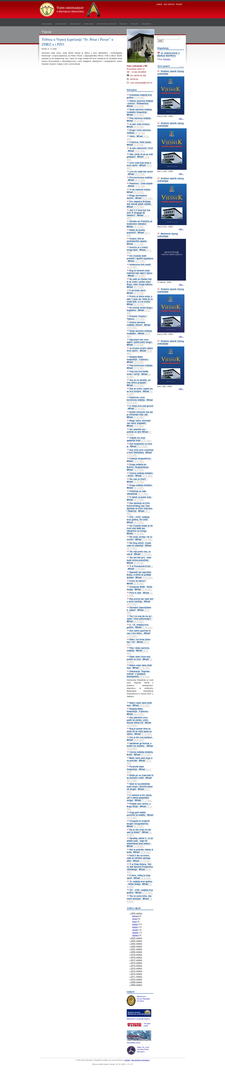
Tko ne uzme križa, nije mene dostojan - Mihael (139, 898)
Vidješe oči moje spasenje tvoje (139, 439)
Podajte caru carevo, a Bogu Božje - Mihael (139, 806)
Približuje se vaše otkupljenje (137, 492)
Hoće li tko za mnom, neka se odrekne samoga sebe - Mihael (138, 858)
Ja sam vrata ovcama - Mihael (138, 125)
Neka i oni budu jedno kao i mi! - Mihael (138, 642)
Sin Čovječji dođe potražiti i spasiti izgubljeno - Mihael (140, 258)
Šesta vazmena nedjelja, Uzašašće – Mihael (139, 333)
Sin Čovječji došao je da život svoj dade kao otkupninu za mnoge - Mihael (140, 529)
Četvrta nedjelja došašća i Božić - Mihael (140, 474)
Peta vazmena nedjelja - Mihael (139, 119)
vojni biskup (61, 23)
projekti (123, 23)
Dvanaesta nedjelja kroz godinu (139, 96)
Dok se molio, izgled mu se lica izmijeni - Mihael (140, 391)
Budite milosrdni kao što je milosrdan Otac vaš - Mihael (140, 414)
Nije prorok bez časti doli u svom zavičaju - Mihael (140, 601)
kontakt (179, 4)
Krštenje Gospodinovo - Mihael (139, 459)
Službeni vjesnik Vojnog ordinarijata (170, 72)
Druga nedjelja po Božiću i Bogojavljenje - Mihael (138, 467)
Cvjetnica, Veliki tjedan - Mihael (139, 143)
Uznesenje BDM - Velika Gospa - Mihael (139, 588)
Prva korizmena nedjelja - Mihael (139, 178)
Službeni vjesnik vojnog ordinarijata (170, 124)
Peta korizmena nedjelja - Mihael (140, 366)
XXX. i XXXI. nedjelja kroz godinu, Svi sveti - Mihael (138, 519)
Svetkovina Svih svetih (139, 265)
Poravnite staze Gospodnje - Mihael (139, 769)
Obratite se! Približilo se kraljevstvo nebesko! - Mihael (139, 224)
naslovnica (47, 23)
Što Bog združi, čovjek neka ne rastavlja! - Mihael (139, 545)
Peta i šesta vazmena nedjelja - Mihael (138, 650)
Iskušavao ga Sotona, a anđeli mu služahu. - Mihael (140, 746)
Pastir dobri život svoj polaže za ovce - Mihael (139, 659)
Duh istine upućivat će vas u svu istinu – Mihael (139, 633)
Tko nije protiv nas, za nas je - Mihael (139, 552)
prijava (159, 4)
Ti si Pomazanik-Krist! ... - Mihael (140, 567)
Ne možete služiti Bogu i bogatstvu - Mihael (140, 310)
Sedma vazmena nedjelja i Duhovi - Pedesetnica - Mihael (140, 103)
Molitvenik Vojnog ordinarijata (167, 235)
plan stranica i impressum (140, 1060)
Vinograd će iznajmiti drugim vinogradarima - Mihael (138, 823)
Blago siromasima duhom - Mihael (140, 196)
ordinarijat (75, 23)
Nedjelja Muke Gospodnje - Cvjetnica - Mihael (138, 359)
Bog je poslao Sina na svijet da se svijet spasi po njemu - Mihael (139, 731)
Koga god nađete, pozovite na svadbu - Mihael (140, 815)
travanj (135, 927)
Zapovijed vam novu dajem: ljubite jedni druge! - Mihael (140, 342)
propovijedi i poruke (106, 23)
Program (166, 59)
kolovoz (135, 916)
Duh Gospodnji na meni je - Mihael (139, 445)
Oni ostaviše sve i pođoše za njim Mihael (139, 432)
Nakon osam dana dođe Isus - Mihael (139, 666)
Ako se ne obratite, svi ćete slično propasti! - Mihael (139, 383)
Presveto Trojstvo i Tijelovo (137, 317)
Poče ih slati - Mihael (140, 594)
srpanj (134, 918)
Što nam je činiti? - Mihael (137, 480)
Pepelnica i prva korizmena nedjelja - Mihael (140, 400)
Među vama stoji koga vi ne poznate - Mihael (139, 760)
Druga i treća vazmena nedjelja (139, 131)
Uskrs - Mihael (138, 137)
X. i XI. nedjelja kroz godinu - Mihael (140, 626)
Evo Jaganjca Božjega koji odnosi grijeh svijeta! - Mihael (139, 204)
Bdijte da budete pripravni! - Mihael (138, 232)
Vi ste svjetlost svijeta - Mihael (139, 190)
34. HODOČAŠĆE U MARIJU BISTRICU (168, 54)
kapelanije (89, 23)
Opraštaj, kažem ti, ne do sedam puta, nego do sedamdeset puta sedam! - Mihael (140, 842)
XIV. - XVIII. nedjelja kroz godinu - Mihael (140, 891)
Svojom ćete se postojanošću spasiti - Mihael (137, 241)
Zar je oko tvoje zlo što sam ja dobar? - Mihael (139, 832)
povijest (134, 23)
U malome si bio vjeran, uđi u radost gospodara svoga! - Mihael (139, 798)
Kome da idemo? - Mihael (137, 582)
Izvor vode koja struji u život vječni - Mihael (139, 165)
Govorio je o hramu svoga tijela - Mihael (139, 250)
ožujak (135, 929)
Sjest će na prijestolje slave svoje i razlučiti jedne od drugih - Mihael (140, 787)
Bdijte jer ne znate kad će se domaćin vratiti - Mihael (140, 778)
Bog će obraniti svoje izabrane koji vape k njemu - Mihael (139, 273)
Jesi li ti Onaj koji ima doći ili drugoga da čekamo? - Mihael (138, 214)
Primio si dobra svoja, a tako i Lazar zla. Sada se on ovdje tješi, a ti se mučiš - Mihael (140, 300)
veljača (135, 932)
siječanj (135, 935)
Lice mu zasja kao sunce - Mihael (140, 172)
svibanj (135, 924)
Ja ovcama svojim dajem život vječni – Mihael (140, 351)
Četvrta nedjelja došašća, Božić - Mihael (140, 753)
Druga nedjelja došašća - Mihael (140, 486)
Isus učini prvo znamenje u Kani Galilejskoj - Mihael (140, 452)
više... (181, 118)
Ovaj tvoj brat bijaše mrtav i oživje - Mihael (139, 374)
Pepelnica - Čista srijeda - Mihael (139, 184)
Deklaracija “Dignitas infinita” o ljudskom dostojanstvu (138, 674)
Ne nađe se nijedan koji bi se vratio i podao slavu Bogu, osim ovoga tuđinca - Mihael (140, 283)
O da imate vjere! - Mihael (137, 291)
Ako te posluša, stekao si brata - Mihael (140, 850)
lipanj (134, 921)
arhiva (182, 66)
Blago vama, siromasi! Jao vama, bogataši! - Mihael (139, 423)
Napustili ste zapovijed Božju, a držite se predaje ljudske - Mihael (140, 575)
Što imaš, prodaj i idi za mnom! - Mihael (140, 538)
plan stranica (169, 4)
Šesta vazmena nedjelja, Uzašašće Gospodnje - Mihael (139, 112)
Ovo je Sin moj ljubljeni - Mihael (140, 738)
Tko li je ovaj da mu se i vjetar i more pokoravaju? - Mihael (139, 619)
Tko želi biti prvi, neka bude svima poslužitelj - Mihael (139, 560)
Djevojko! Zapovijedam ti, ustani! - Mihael (139, 610)
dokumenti (146, 23)
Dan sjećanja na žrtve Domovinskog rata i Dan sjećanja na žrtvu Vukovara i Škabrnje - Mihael (139, 508)
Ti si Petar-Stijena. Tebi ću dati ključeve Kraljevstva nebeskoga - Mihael (140, 868)
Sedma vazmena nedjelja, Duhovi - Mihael (138, 325)
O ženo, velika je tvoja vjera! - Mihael (139, 876)
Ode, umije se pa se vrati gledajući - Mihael (140, 157)
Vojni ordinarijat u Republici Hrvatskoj (70, 10)
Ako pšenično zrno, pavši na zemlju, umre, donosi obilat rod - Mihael (139, 721)
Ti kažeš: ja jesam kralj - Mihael (139, 498)
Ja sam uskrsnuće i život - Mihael (140, 149)
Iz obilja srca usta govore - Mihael (140, 407)
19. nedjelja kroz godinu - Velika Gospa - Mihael (139, 884)
